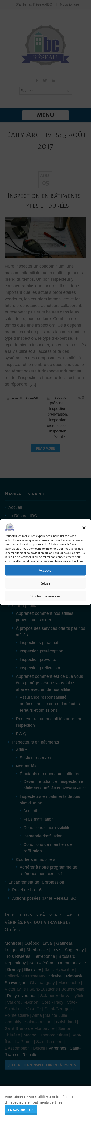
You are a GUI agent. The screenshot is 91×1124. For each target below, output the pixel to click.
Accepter (45, 570)
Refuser (45, 583)
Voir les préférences (45, 596)
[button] (84, 528)
